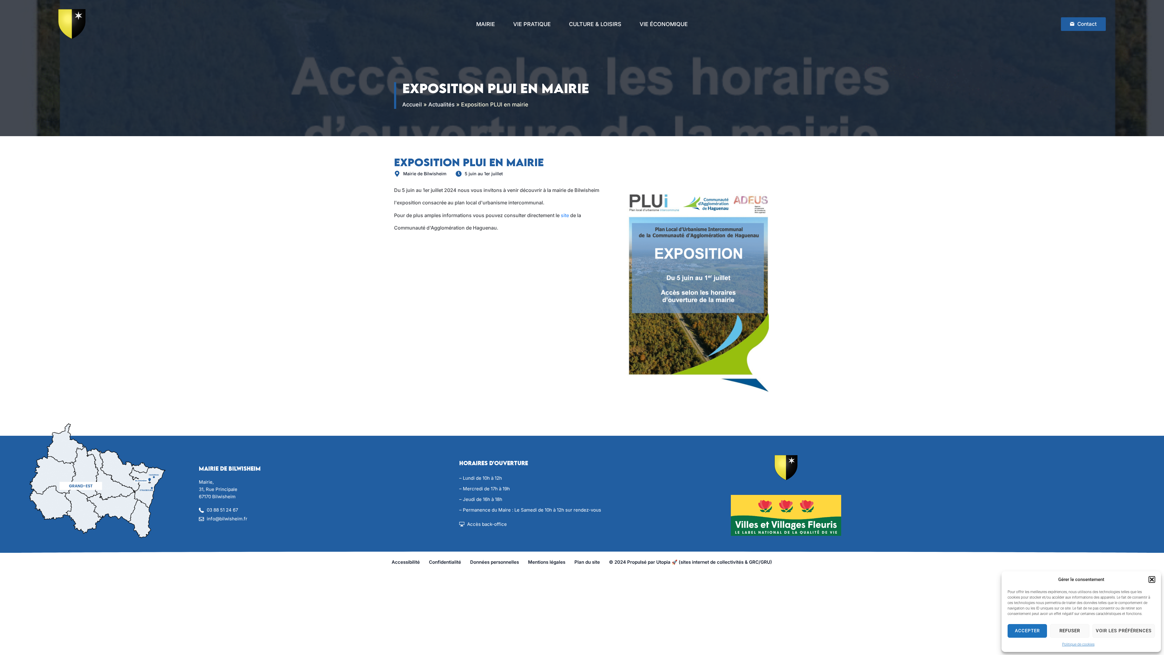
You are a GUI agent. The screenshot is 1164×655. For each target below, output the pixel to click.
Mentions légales (546, 562)
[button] (1152, 579)
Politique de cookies (1078, 644)
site (565, 215)
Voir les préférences (1124, 630)
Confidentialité (445, 562)
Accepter (1027, 630)
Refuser (1069, 630)
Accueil (412, 104)
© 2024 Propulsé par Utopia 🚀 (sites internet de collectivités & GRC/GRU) (690, 562)
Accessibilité (406, 562)
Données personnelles (494, 562)
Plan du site (587, 562)
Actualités (441, 104)
